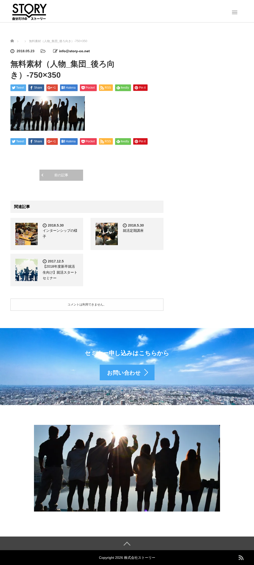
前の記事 (61, 175)
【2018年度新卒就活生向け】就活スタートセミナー (60, 272)
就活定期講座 (133, 230)
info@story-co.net (74, 51)
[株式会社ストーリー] (29, 10)
